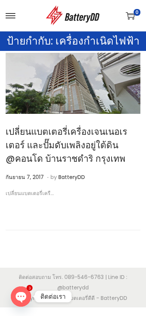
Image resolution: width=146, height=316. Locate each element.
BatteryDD (71, 177)
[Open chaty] (21, 296)
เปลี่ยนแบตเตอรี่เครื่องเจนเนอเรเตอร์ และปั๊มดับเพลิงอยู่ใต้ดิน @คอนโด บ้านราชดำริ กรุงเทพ (66, 145)
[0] (130, 15)
